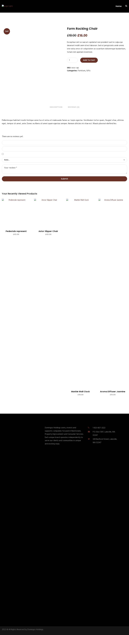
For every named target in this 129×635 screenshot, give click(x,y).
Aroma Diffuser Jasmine (112, 391)
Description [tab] (56, 107)
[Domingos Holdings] (7, 6)
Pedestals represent (16, 231)
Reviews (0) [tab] (73, 107)
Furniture (81, 70)
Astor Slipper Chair (48, 231)
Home (119, 6)
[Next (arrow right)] (124, 317)
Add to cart (89, 60)
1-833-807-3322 (99, 427)
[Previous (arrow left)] (4, 317)
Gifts (88, 70)
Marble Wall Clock (80, 391)
